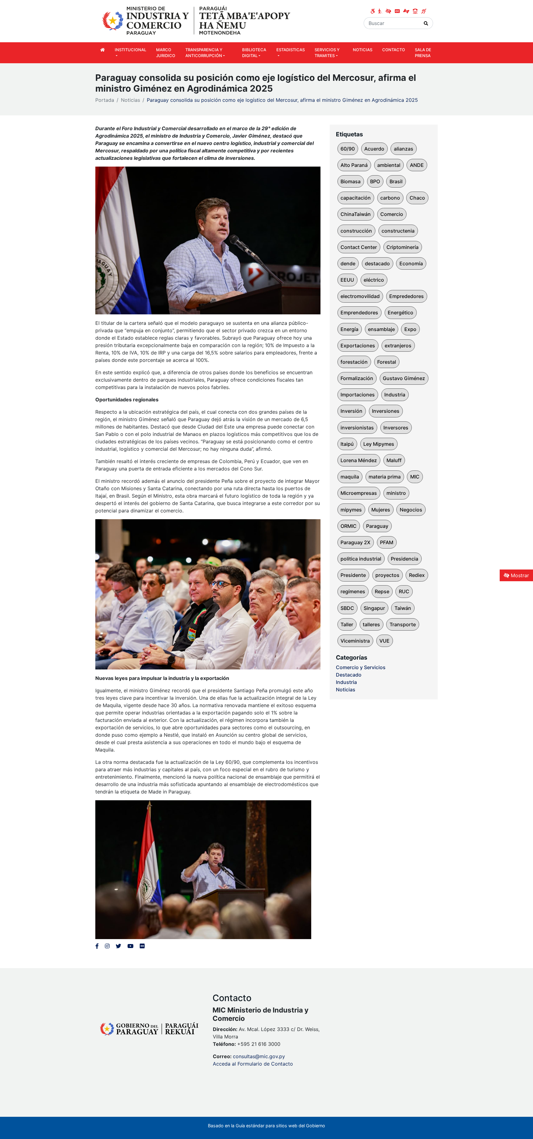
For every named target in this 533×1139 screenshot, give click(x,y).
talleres (371, 624)
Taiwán (403, 608)
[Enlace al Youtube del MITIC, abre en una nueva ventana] (130, 946)
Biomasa (351, 181)
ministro (396, 493)
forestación (354, 362)
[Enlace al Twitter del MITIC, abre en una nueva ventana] (118, 946)
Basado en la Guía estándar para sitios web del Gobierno (266, 1125)
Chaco (417, 198)
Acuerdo (374, 149)
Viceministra (355, 641)
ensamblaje (381, 329)
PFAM (386, 542)
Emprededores (406, 296)
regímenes (353, 591)
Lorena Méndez (359, 460)
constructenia (398, 231)
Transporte (403, 624)
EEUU (347, 280)
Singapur (374, 608)
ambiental (388, 165)
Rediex (417, 575)
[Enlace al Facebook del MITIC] (97, 946)
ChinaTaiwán (356, 214)
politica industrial (361, 559)
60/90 (348, 149)
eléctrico (374, 280)
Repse (382, 591)
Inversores (395, 428)
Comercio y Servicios (361, 667)
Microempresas (359, 493)
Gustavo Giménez (404, 378)
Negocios (411, 510)
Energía (349, 329)
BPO (375, 181)
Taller (347, 624)
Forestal (386, 362)
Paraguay (377, 526)
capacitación (356, 198)
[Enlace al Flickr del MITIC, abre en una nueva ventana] (142, 946)
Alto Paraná (354, 165)
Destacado (349, 675)
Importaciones (358, 394)
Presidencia (404, 559)
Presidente (353, 575)
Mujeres (380, 510)
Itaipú (347, 444)
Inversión (351, 411)
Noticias (130, 100)
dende (348, 263)
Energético (400, 312)
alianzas (403, 149)
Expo (410, 329)
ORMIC (349, 526)
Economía (411, 263)
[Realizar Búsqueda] (426, 23)
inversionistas (357, 428)
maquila (350, 477)
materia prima (385, 477)
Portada (104, 100)
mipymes (351, 510)
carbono (390, 198)
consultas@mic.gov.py (259, 1056)
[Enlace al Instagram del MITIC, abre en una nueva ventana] (107, 946)
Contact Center (359, 247)
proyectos (387, 575)
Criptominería (402, 247)
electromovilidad (360, 296)
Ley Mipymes (378, 444)
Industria (394, 394)
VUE (384, 641)
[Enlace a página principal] (197, 21)
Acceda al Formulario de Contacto (253, 1064)
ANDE (417, 165)
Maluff (394, 460)
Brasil (396, 181)
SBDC (347, 608)
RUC (404, 591)
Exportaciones (358, 345)
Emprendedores (359, 312)
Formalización (357, 378)
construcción (356, 231)
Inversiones (385, 411)
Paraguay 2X (355, 542)
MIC (414, 477)
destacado (377, 263)
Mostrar (519, 575)
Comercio (391, 214)
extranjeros (398, 345)
